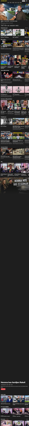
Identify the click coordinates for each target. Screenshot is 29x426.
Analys (8, 25)
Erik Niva (5, 25)
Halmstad (2, 25)
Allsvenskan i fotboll (12, 25)
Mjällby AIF (17, 25)
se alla (27, 70)
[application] (14, 12)
